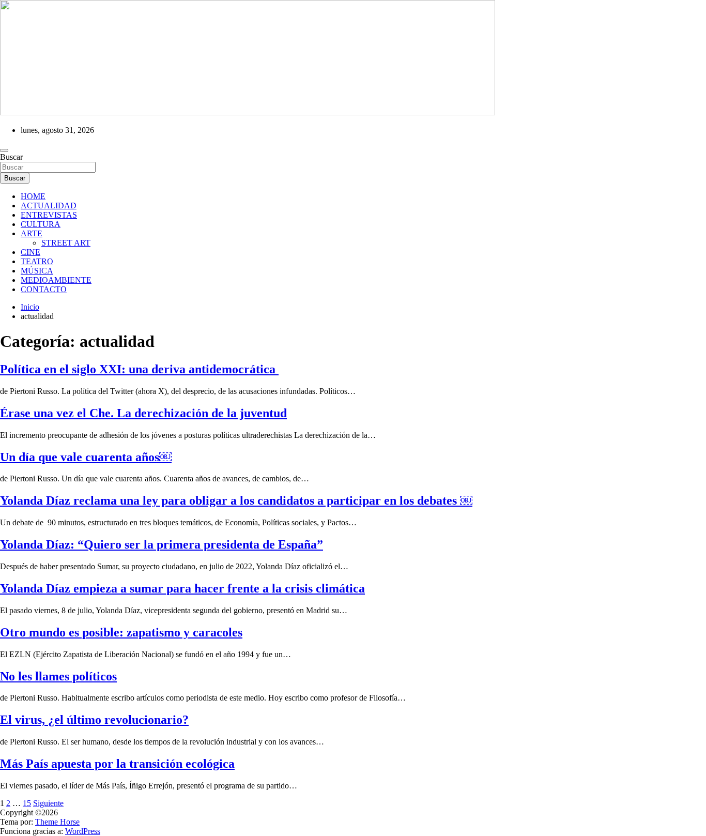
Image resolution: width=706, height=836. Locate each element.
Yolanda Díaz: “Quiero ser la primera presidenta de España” (161, 544)
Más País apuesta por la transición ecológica (117, 763)
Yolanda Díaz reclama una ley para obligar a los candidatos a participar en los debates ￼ (236, 500)
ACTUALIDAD (48, 205)
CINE (30, 252)
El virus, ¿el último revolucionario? (94, 719)
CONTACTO (44, 289)
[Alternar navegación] (4, 150)
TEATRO (37, 261)
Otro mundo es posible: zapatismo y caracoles (121, 632)
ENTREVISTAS (49, 214)
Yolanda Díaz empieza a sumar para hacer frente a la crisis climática (182, 588)
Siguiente (48, 803)
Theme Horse (57, 821)
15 (27, 803)
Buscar (11, 157)
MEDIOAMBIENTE (56, 280)
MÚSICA (37, 270)
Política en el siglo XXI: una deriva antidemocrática (139, 369)
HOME (33, 196)
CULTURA (40, 224)
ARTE (31, 233)
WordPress (82, 831)
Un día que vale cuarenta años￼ (86, 457)
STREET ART (65, 242)
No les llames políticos (58, 676)
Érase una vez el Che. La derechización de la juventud (143, 413)
